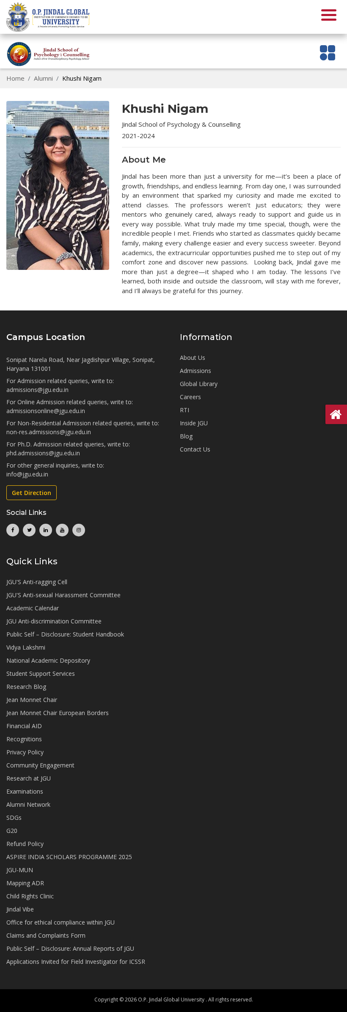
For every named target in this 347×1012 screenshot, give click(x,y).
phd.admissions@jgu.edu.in (43, 453)
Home (15, 78)
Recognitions (24, 739)
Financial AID (24, 726)
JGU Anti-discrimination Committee (54, 621)
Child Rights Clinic (30, 896)
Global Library (199, 384)
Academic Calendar (32, 608)
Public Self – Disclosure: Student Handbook (65, 634)
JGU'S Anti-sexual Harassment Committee (63, 595)
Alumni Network (28, 804)
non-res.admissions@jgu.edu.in (48, 432)
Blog (186, 436)
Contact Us (195, 449)
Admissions (195, 371)
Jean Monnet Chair (31, 700)
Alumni (43, 78)
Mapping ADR (25, 883)
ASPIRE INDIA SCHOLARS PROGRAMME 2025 (69, 857)
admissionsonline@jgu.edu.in (45, 411)
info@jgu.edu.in (27, 474)
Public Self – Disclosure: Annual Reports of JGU (70, 948)
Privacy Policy (25, 752)
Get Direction (31, 493)
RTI (184, 410)
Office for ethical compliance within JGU (60, 922)
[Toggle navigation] (327, 53)
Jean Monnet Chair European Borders (57, 713)
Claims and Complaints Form (45, 935)
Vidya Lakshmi (25, 647)
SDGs (14, 817)
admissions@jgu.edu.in (37, 390)
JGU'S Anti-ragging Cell (36, 582)
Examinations (24, 791)
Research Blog (26, 687)
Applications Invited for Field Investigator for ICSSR (75, 962)
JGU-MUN (19, 870)
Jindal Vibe (20, 909)
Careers (190, 397)
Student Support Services (40, 673)
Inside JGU (194, 423)
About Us (192, 358)
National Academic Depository (48, 660)
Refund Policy (25, 844)
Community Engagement (40, 765)
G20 (11, 831)
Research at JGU (28, 778)
